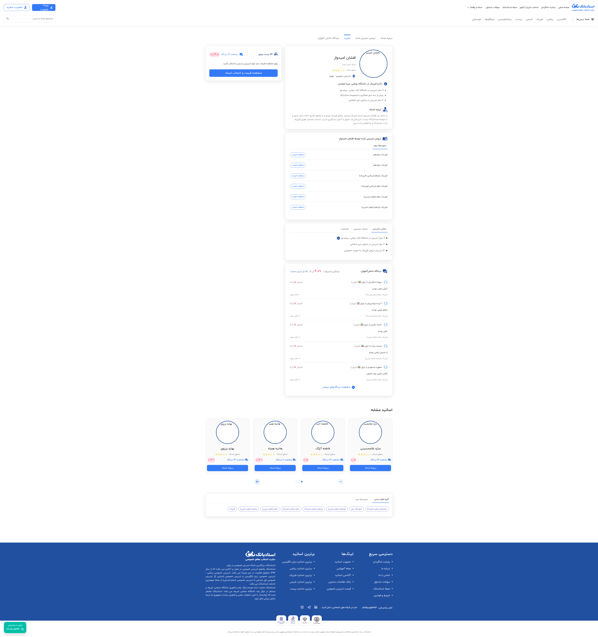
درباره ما (385, 568)
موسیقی (476, 19)
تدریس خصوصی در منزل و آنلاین (241, 569)
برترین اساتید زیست (301, 589)
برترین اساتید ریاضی (301, 568)
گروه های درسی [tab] (381, 499)
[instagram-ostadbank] (302, 609)
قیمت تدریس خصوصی (339, 589)
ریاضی (550, 19)
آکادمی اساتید (343, 575)
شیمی (529, 19)
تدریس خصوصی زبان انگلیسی (259, 576)
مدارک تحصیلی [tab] (361, 229)
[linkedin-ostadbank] (316, 609)
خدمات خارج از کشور (529, 7)
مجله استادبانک (509, 7)
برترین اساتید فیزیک (300, 575)
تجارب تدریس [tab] (379, 228)
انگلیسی (561, 19)
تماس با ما (384, 575)
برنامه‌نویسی (505, 19)
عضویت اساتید (343, 562)
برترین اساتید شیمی (301, 582)
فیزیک (539, 19)
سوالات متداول (493, 7)
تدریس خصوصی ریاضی (218, 572)
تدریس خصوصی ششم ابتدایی (238, 580)
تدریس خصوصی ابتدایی (228, 576)
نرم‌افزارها (489, 19)
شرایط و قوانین (382, 595)
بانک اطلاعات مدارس (339, 582)
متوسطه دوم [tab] (380, 145)
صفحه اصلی (563, 7)
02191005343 (369, 608)
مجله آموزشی (344, 568)
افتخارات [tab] (345, 229)
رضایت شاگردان (548, 7)
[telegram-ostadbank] (309, 609)
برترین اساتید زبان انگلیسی (297, 562)
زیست (518, 19)
